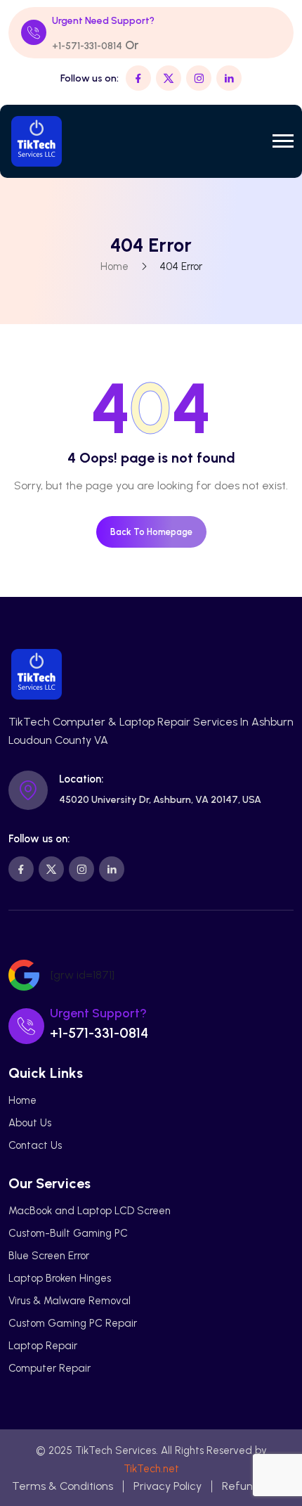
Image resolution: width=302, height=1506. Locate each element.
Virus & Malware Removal (69, 1300)
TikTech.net (151, 1468)
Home (114, 266)
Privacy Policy (167, 1486)
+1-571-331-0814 (87, 46)
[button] (283, 141)
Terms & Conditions (62, 1486)
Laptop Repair (42, 1345)
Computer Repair (49, 1368)
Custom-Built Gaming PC (68, 1233)
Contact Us (35, 1145)
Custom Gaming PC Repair (72, 1323)
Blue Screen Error (48, 1255)
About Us (29, 1122)
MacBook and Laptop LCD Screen (89, 1210)
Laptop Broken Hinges (59, 1278)
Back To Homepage (151, 532)
